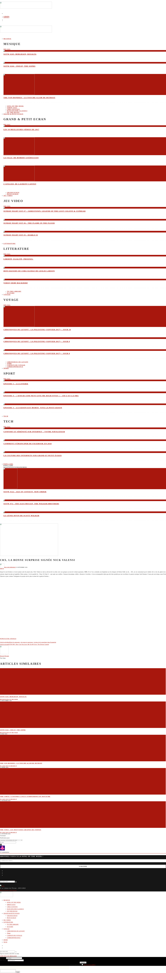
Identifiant (3, 958)
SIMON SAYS (12, 107)
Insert (17, 972)
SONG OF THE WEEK (15, 106)
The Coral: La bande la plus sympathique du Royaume (25, 796)
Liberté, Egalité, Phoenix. (18, 259)
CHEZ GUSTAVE (13, 109)
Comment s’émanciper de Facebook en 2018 (27, 444)
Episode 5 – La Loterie (15, 384)
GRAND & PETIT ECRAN (13, 114)
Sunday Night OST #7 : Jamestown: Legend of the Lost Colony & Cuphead (44, 211)
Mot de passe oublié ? (90, 964)
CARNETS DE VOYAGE (16, 365)
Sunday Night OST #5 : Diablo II (20, 235)
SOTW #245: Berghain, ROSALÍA (19, 54)
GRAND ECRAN (13, 192)
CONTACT (6, 17)
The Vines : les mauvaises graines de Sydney (20, 830)
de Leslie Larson (29, 271)
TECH (5, 416)
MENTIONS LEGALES (8, 890)
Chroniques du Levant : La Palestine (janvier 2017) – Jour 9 (36, 341)
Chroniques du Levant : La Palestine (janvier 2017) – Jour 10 (37, 329)
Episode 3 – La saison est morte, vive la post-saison (32, 408)
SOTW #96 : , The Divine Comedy (28, 644)
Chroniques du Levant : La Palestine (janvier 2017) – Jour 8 (36, 353)
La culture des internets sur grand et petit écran (32, 455)
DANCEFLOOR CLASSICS (17, 111)
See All (6, 49)
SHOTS (2, 568)
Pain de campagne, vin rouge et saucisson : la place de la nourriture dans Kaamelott (33, 642)
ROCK (5, 638)
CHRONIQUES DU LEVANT (17, 362)
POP (1, 638)
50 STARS (10, 293)
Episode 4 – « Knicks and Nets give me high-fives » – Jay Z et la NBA (41, 396)
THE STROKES (11, 638)
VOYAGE (7, 294)
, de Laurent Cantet (19, 184)
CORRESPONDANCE (15, 366)
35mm (9, 363)
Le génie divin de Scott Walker (21, 515)
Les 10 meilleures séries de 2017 (21, 129)
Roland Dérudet (10, 567)
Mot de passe (3, 960)
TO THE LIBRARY (14, 291)
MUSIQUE (7, 38)
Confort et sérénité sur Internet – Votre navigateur (34, 432)
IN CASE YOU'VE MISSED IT (8, 766)
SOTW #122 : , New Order (24, 492)
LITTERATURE (9, 243)
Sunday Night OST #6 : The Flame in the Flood (29, 223)
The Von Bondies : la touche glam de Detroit (29, 98)
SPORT (6, 368)
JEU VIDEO (8, 195)
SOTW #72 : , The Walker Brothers (31, 504)
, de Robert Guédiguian (21, 158)
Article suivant (4, 644)
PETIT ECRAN (12, 194)
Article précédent (5, 642)
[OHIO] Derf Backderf (15, 283)
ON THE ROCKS (12, 911)
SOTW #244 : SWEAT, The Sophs (19, 66)
